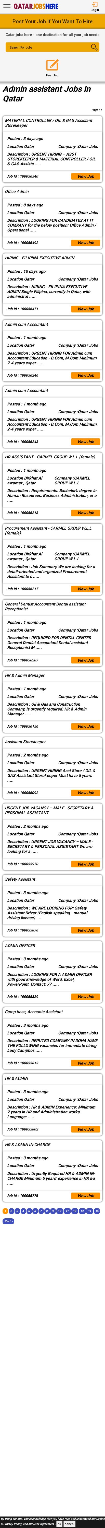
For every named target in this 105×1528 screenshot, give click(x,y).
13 (81, 1211)
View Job (85, 176)
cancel (69, 1524)
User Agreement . (44, 1524)
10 (59, 1211)
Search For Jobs (21, 47)
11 (67, 1211)
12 (74, 1211)
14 (89, 1211)
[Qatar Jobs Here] (36, 8)
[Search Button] (91, 51)
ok (59, 1524)
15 (96, 1211)
